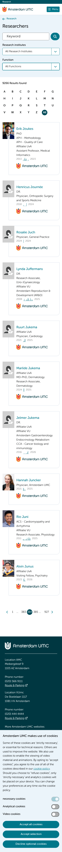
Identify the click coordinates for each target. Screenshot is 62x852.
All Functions (13, 66)
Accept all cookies (31, 824)
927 (46, 612)
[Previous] (7, 612)
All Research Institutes (18, 51)
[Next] (52, 612)
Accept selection (31, 834)
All (44, 112)
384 (29, 612)
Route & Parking (14, 685)
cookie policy (41, 768)
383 (23, 612)
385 (35, 612)
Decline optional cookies (31, 844)
